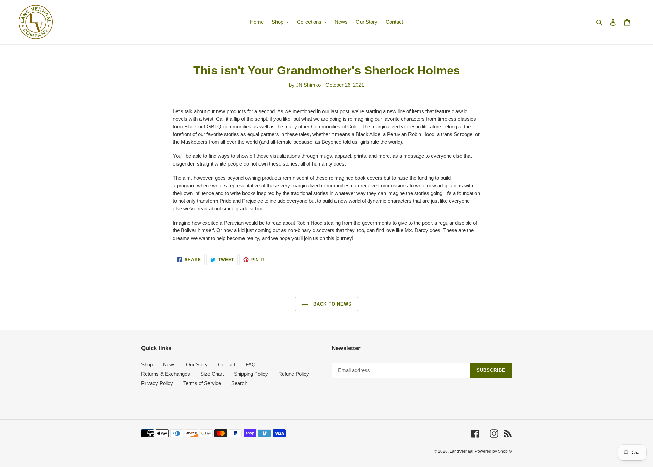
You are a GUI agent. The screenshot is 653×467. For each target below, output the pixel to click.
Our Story (197, 364)
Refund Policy (293, 374)
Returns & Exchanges (165, 374)
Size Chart (212, 374)
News (169, 364)
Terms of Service (202, 383)
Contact (226, 364)
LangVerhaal (461, 451)
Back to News (332, 304)
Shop (147, 364)
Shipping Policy (251, 374)
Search (239, 383)
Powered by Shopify (493, 451)
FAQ (251, 364)
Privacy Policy (157, 383)
